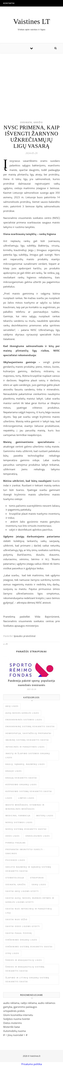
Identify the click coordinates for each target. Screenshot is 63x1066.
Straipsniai (37, 877)
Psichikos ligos (15, 860)
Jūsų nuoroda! (15, 1035)
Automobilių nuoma (14, 1031)
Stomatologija (14, 877)
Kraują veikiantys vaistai (21, 778)
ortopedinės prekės (14, 1011)
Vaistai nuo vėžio (16, 919)
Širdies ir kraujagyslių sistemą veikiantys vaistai (24, 969)
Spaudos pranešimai (25, 636)
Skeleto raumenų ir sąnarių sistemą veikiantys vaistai (28, 869)
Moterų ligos (44, 815)
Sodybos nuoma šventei (16, 1018)
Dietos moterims (12, 1023)
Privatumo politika (31, 1064)
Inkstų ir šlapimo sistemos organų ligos (27, 755)
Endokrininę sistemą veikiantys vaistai (30, 726)
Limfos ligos (26, 798)
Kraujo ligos (13, 771)
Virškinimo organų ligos (21, 940)
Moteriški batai (11, 1026)
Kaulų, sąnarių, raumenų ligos (25, 764)
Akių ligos (11, 706)
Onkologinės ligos (38, 836)
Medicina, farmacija (17, 815)
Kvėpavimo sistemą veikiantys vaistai (28, 791)
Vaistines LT (31, 21)
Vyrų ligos (12, 953)
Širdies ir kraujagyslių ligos (23, 960)
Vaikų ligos (39, 884)
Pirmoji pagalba (15, 842)
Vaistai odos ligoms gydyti (22, 926)
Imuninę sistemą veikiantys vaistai (27, 740)
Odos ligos (12, 836)
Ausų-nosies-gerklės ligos (22, 713)
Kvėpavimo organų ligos (21, 784)
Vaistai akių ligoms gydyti (22, 891)
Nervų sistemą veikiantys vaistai (26, 829)
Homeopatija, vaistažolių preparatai (28, 733)
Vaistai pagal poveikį (18, 933)
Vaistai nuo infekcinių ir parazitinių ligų (28, 910)
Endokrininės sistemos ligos (23, 719)
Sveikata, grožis (31, 122)
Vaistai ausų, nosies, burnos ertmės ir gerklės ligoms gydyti (29, 900)
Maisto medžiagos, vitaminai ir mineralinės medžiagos (24, 807)
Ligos (8, 798)
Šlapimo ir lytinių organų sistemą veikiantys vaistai (27, 979)
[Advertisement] (31, 82)
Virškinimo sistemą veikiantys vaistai (28, 946)
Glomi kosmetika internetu (18, 1015)
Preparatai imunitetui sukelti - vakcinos (25, 851)
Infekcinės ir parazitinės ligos (25, 747)
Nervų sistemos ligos (18, 822)
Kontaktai (9, 3)
